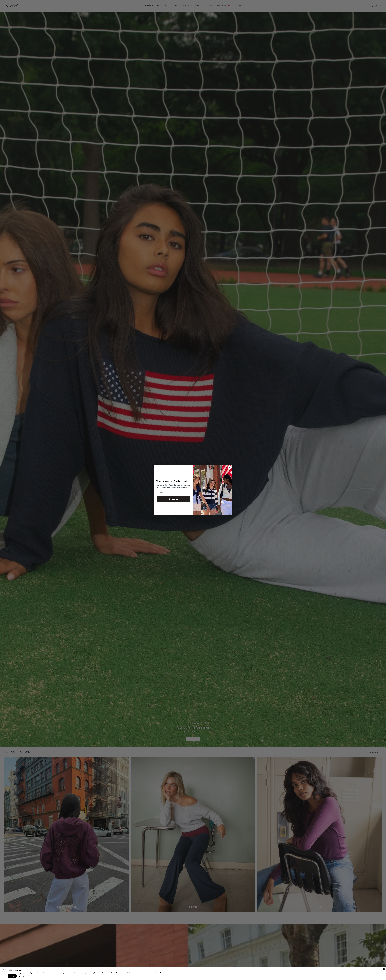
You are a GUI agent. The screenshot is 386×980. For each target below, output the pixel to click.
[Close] (384, 969)
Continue (173, 499)
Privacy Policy (158, 973)
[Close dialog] (229, 467)
